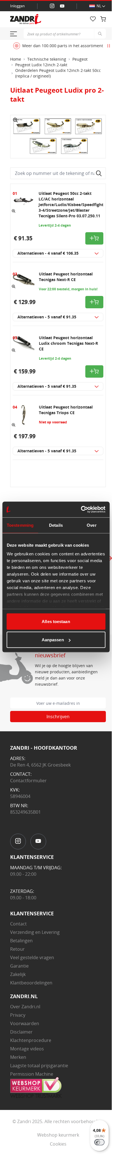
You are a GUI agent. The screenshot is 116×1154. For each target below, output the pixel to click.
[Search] (100, 33)
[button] (15, 120)
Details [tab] (56, 525)
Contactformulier (28, 780)
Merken (18, 1057)
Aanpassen (53, 639)
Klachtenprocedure (30, 1040)
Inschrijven (58, 716)
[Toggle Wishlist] (93, 19)
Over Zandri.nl (25, 1007)
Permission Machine (31, 1074)
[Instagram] (52, 6)
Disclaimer (21, 1032)
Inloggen (17, 5)
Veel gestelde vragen (32, 957)
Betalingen (21, 941)
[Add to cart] (94, 238)
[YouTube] (62, 6)
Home (15, 59)
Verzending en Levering (35, 932)
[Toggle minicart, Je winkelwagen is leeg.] (103, 19)
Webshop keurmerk (58, 1135)
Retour (17, 949)
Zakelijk (18, 974)
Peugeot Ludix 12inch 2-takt (41, 64)
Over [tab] (91, 525)
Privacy (17, 1015)
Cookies (58, 1144)
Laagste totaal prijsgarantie (39, 1065)
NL (99, 5)
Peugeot (80, 59)
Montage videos (27, 1049)
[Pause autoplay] (108, 46)
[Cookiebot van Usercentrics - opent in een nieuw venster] (80, 509)
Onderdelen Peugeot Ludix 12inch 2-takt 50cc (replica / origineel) (58, 73)
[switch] (99, 1142)
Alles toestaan (56, 621)
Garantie (19, 966)
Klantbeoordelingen (31, 983)
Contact (18, 924)
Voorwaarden (24, 1023)
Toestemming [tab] (20, 525)
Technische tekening (46, 59)
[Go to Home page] (41, 19)
